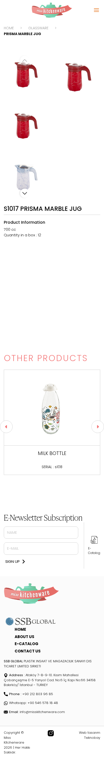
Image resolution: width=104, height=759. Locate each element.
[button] (24, 193)
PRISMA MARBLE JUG (22, 33)
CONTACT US (28, 651)
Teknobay (92, 737)
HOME (9, 28)
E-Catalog (94, 550)
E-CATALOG (26, 643)
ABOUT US (24, 636)
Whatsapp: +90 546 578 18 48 (33, 702)
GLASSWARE (38, 28)
